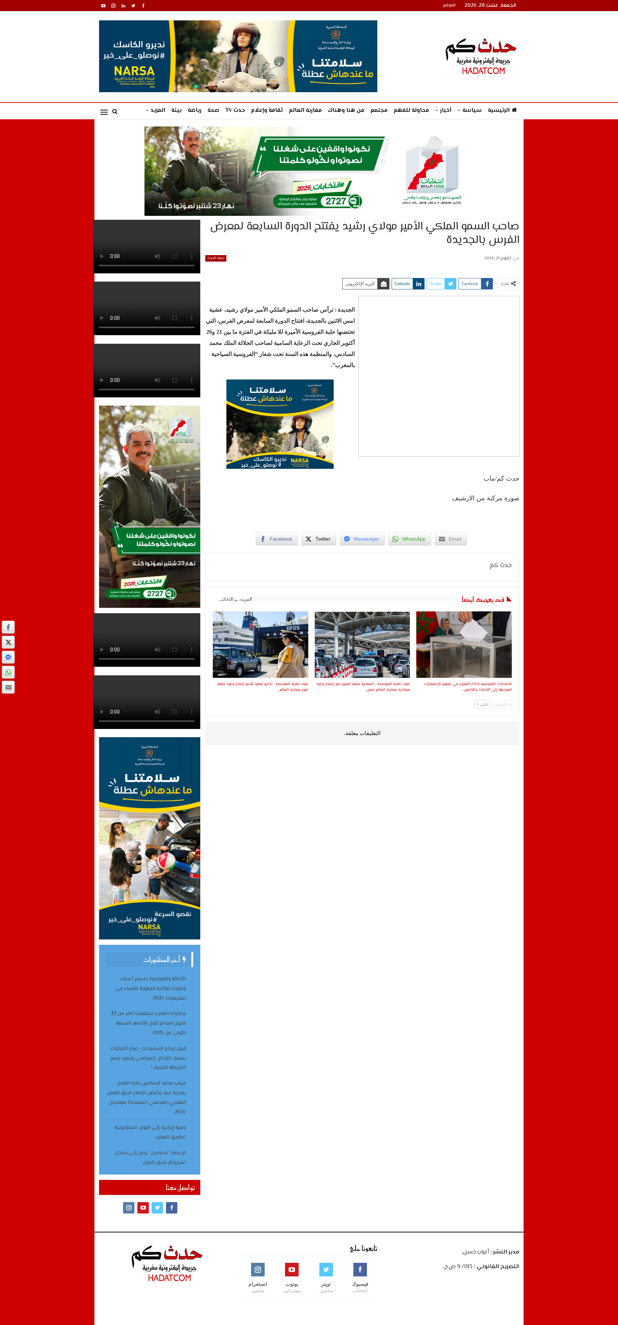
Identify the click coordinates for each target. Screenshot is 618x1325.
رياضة (194, 110)
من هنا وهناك (346, 110)
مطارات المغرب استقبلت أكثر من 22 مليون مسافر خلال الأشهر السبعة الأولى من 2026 (148, 1023)
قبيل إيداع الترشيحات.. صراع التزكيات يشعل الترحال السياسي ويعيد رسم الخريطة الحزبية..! (148, 1058)
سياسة (472, 110)
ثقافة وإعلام (267, 110)
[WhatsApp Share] (8, 672)
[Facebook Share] (8, 627)
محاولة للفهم (411, 110)
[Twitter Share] (8, 642)
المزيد (158, 110)
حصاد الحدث (215, 258)
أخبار (445, 110)
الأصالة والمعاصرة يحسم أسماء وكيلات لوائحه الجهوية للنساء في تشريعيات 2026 (151, 988)
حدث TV (235, 110)
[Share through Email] (8, 687)
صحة (213, 110)
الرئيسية (499, 110)
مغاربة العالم (305, 110)
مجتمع (379, 110)
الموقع (449, 5)
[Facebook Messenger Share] (8, 657)
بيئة (176, 110)
